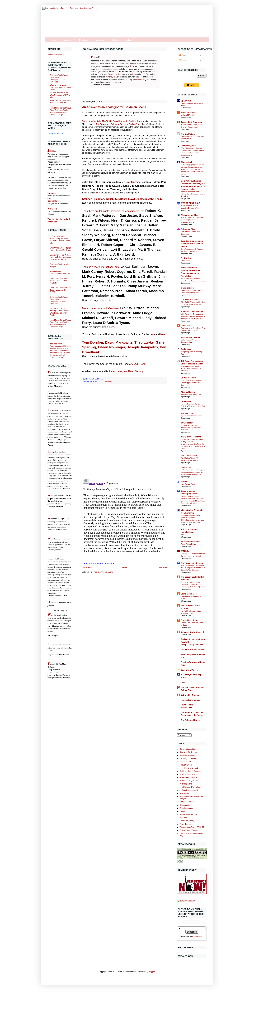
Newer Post (87, 567)
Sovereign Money (187, 821)
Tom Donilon (92, 342)
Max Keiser (184, 793)
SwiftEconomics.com (190, 541)
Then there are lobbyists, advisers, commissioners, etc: (113, 210)
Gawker (184, 481)
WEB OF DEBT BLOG (190, 203)
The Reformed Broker (190, 720)
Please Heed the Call (188, 814)
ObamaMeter (185, 805)
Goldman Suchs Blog (188, 774)
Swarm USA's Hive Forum (192, 650)
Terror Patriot (185, 824)
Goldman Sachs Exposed (192, 632)
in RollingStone (118, 124)
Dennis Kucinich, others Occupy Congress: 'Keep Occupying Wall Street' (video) (193, 584)
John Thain (155, 198)
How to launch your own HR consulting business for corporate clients (192, 220)
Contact (115, 40)
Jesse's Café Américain (191, 122)
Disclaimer (84, 40)
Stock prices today (56, 133)
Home (53, 40)
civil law (134, 74)
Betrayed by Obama (190, 695)
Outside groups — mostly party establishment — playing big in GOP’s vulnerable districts (193, 472)
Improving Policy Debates (191, 394)
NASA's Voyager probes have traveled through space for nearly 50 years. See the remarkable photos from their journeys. (192, 169)
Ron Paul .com (187, 413)
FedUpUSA (186, 258)
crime (118, 74)
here (98, 193)
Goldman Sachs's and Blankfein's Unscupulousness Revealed (59, 78)
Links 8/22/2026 (187, 115)
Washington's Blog (189, 215)
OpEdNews (186, 101)
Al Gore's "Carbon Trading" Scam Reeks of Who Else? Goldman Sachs (60, 312)
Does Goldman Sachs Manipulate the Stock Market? (59, 280)
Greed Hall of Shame (188, 777)
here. (112, 300)
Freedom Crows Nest (189, 768)
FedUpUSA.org (186, 765)
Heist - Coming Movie (188, 780)
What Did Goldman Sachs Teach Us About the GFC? (61, 102)
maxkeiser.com (187, 288)
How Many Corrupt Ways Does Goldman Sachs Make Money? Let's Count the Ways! (60, 111)
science (138, 80)
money (110, 77)
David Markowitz (118, 342)
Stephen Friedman (93, 198)
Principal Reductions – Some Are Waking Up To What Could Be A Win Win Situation (193, 567)
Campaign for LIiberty (188, 758)
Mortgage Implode (187, 802)
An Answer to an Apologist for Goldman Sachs (114, 107)
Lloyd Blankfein (137, 198)
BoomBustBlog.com (188, 755)
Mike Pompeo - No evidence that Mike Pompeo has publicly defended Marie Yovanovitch (193, 316)
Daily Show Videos (189, 670)
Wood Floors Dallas (188, 544)
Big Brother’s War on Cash (191, 416)
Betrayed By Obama (188, 752)
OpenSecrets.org (187, 808)
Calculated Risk (188, 229)
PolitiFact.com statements (193, 311)
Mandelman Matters (190, 300)
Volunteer (100, 40)
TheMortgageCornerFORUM (192, 827)
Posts (183, 55)
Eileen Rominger (111, 347)
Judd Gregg (138, 363)
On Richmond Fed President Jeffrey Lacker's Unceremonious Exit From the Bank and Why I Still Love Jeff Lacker (193, 443)
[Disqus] (124, 431)
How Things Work (188, 484)
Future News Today (189, 620)
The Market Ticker (189, 456)
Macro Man (186, 325)
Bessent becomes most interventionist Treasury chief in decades (193, 194)
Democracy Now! (188, 146)
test (182, 534)
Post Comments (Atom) (103, 572)
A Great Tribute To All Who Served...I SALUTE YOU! (60, 95)
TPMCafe (185, 551)
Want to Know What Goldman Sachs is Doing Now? (60, 87)
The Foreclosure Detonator (193, 563)
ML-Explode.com (188, 378)
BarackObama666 (189, 594)
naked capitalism (188, 112)
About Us (67, 40)
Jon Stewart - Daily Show (190, 787)
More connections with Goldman (100, 308)
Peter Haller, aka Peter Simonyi (126, 371)
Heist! (183, 682)
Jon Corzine (133, 182)
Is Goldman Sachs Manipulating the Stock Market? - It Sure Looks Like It (60, 239)
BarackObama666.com (189, 749)
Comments (186, 60)
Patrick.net (184, 811)
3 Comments (107, 382)
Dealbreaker (186, 349)
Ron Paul (183, 818)
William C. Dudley (116, 198)
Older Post (162, 567)
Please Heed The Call (190, 337)
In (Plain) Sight (186, 784)
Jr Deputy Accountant (191, 437)
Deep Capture (185, 762)
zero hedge (186, 401)
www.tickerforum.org (190, 700)
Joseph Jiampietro (142, 347)
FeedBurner (197, 937)
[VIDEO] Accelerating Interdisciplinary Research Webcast (191, 427)
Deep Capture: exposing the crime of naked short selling (192, 243)
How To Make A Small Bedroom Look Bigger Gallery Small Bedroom (193, 382)
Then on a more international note (101, 266)
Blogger (152, 972)
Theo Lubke (144, 342)
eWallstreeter (186, 423)
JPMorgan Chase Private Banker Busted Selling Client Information (192, 368)
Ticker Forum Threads (189, 830)
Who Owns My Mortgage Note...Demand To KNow (60, 249)
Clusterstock (186, 162)
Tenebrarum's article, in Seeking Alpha (112, 121)
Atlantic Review (188, 392)
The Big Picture (188, 134)
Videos (129, 40)
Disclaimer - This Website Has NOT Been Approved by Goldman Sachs (60, 257)
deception (113, 69)
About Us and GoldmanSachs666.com (60, 272)
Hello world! (185, 261)
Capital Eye (186, 467)
